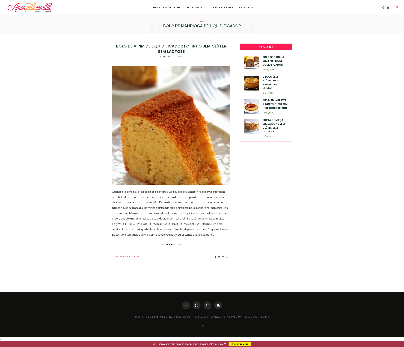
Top (203, 325)
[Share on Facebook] (215, 257)
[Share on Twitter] (219, 257)
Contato (246, 7)
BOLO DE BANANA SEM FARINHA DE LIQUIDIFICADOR (273, 61)
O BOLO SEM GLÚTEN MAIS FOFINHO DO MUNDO (270, 82)
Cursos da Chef (221, 7)
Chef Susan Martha (166, 7)
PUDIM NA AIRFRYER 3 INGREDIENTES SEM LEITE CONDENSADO (275, 104)
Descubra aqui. (240, 344)
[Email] (227, 257)
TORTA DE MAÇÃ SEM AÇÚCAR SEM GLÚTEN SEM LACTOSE (273, 125)
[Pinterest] (207, 305)
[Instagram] (197, 305)
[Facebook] (186, 305)
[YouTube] (218, 305)
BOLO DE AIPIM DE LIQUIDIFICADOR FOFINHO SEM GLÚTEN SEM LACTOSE (171, 48)
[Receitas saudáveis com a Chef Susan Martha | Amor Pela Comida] (30, 7)
